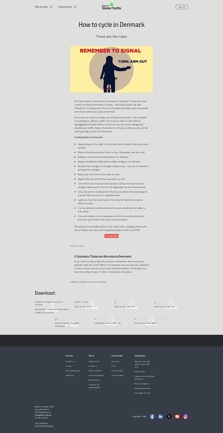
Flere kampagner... (141, 384)
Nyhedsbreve (94, 380)
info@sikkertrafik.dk (43, 415)
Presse (68, 366)
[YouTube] (177, 416)
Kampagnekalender (142, 388)
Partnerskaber (118, 375)
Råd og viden (41, 7)
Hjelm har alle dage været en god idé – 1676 (142, 364)
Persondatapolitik (96, 375)
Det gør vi (93, 366)
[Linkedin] (160, 416)
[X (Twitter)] (168, 416)
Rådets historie (95, 371)
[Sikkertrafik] (111, 6)
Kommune (116, 361)
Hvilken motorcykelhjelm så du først (144, 377)
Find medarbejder (73, 371)
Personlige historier (142, 393)
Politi (114, 366)
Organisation (94, 361)
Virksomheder (117, 371)
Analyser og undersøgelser (95, 386)
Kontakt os (70, 361)
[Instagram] (185, 416)
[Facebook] (152, 416)
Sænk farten (139, 371)
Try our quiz (111, 235)
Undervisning (65, 7)
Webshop (70, 375)
